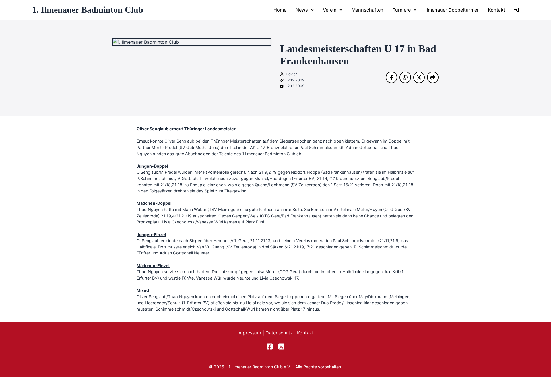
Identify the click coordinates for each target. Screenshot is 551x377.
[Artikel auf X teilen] (419, 77)
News (302, 10)
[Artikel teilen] (433, 77)
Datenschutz (279, 333)
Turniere (402, 10)
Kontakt (496, 10)
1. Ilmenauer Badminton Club (87, 9)
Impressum (250, 333)
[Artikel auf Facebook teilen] (391, 77)
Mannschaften (367, 10)
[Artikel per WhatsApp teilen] (405, 77)
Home (279, 10)
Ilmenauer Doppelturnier (452, 10)
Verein (330, 10)
